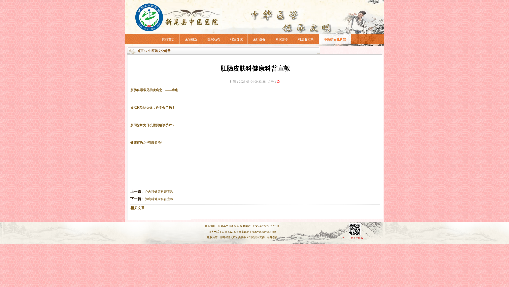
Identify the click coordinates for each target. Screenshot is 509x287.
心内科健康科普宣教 (159, 191)
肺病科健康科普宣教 (159, 199)
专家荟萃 (281, 39)
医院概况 (191, 39)
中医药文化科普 (335, 39)
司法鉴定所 (306, 39)
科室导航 (236, 39)
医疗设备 (259, 39)
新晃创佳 (272, 237)
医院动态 (213, 39)
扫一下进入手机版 (353, 238)
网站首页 (168, 39)
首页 (140, 51)
